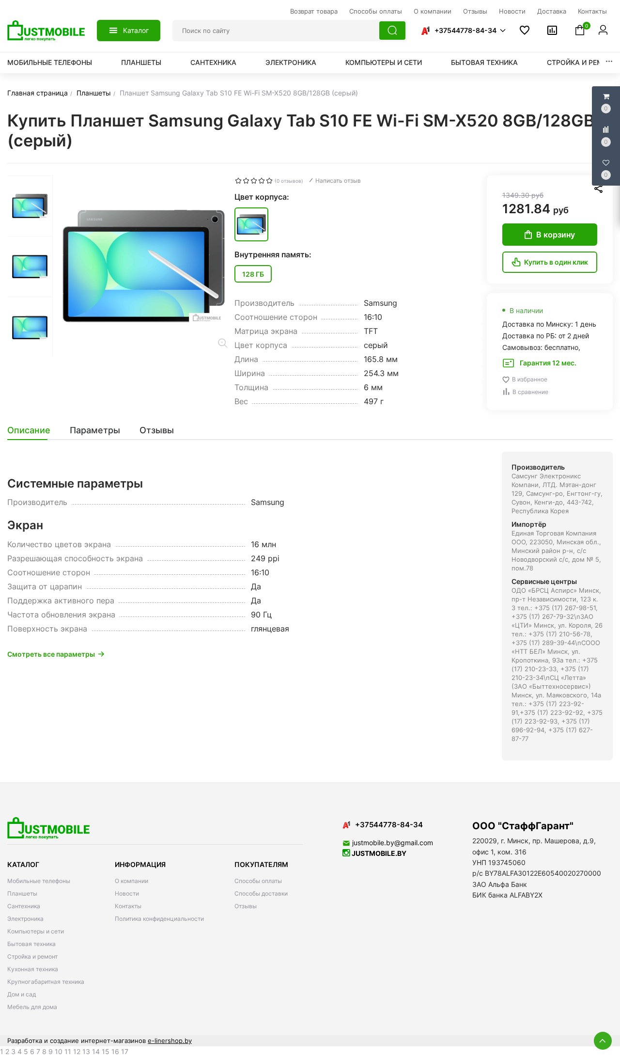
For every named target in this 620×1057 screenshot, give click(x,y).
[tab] (33, 430)
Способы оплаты (258, 880)
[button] (463, 30)
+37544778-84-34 (465, 30)
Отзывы (245, 906)
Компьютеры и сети (383, 62)
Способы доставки (261, 893)
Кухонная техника (32, 969)
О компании (131, 880)
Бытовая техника (484, 62)
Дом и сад (21, 994)
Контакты (128, 906)
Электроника (290, 62)
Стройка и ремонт (582, 62)
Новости (127, 893)
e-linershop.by (170, 1040)
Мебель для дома (32, 1006)
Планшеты (141, 62)
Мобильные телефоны (49, 62)
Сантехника (213, 62)
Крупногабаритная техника (45, 981)
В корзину (555, 234)
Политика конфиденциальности (159, 918)
